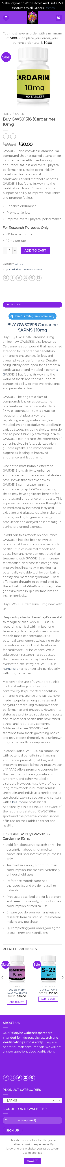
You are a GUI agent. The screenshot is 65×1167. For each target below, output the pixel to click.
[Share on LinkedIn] (39, 278)
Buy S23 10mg (48, 989)
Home (7, 113)
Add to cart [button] (17, 1002)
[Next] (62, 985)
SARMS (20, 113)
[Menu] (6, 18)
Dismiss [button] (49, 8)
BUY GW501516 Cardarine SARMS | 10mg (32, 327)
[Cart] (59, 18)
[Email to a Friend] (26, 278)
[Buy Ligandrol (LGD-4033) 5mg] (17, 969)
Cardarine (15, 269)
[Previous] (2, 985)
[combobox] (32, 1100)
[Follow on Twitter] (19, 1078)
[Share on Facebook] (13, 278)
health (17, 802)
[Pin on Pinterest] (32, 278)
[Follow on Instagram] (13, 1078)
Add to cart (35, 250)
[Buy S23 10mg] (48, 969)
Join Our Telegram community (34, 316)
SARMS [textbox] (30, 1100)
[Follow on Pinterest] (32, 1078)
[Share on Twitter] (19, 278)
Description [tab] (13, 304)
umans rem (13, 668)
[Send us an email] (26, 1078)
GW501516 (27, 269)
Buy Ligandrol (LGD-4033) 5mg (16, 991)
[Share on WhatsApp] (6, 278)
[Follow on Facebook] (6, 1078)
